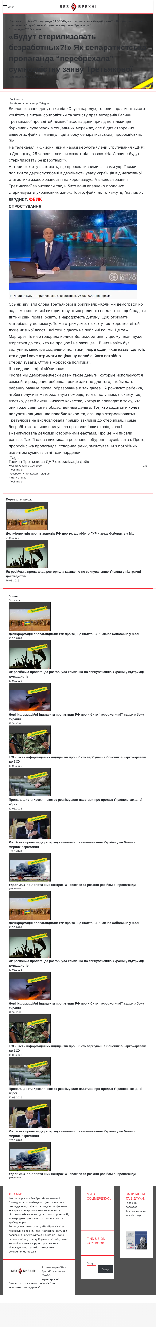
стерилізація (67, 461)
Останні (13, 596)
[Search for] (19, 8)
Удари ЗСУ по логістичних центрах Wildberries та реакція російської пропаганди (72, 885)
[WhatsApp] (10, 485)
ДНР (50, 461)
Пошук (91, 1263)
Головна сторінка (21, 21)
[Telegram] (11, 485)
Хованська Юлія (18, 76)
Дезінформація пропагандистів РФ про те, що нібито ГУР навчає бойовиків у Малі (71, 533)
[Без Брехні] (78, 7)
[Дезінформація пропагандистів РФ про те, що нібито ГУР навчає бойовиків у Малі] (27, 529)
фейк (84, 461)
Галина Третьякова (27, 461)
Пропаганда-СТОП (48, 21)
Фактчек (36, 29)
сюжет (75, 153)
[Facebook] (9, 485)
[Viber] (12, 485)
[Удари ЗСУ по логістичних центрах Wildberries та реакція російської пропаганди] (30, 880)
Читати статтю (18, 477)
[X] (1, 1297)
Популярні (15, 600)
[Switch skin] (26, 8)
